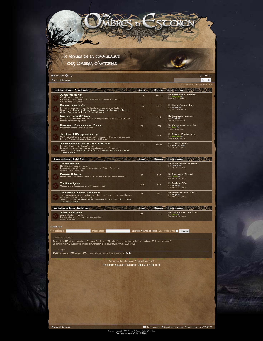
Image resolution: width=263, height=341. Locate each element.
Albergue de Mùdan (71, 212)
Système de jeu (97, 110)
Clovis (175, 176)
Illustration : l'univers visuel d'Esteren (81, 125)
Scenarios (99, 199)
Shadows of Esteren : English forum (69, 159)
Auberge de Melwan (71, 94)
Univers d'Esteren (81, 110)
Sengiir (175, 118)
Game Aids (119, 199)
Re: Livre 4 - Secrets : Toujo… (182, 105)
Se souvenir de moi (167, 231)
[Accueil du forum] (131, 22)
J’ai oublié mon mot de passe (144, 231)
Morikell (175, 165)
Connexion (56, 227)
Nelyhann (176, 97)
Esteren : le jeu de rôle (72, 105)
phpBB (123, 331)
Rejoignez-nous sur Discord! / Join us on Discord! (131, 264)
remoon (175, 107)
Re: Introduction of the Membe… (183, 163)
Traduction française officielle (128, 333)
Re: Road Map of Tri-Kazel (180, 174)
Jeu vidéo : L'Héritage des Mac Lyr (79, 134)
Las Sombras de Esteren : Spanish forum (72, 208)
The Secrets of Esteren (83, 199)
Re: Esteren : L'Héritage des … (182, 134)
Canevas (105, 150)
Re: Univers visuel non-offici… (182, 125)
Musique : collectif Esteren (75, 116)
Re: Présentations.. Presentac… (183, 94)
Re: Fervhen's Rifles (177, 183)
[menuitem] (68, 76)
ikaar (174, 127)
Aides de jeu (115, 150)
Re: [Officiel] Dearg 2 (178, 143)
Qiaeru (144, 333)
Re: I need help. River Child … (182, 192)
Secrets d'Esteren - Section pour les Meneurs (85, 143)
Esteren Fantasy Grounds (92, 112)
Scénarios (95, 150)
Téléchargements (113, 110)
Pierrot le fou (177, 145)
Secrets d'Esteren (81, 150)
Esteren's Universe (70, 174)
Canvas (109, 199)
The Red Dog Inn (69, 163)
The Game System (70, 183)
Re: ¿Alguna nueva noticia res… (183, 212)
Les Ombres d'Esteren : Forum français (71, 90)
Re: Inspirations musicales (180, 116)
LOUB (128, 253)
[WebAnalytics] (7, 336)
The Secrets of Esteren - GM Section (80, 192)
